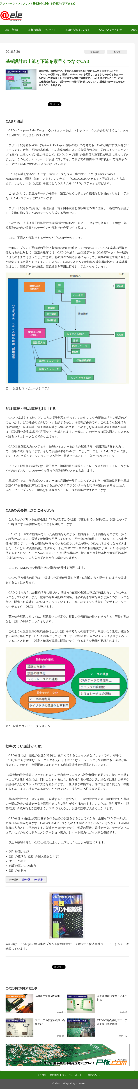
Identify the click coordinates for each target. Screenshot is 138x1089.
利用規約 (54, 1075)
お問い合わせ (94, 1075)
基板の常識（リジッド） (42, 29)
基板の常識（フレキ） (77, 29)
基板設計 (94, 51)
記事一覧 (26, 879)
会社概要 (42, 1075)
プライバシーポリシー (73, 1075)
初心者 (117, 51)
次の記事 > (39, 879)
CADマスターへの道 (110, 29)
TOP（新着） (11, 29)
